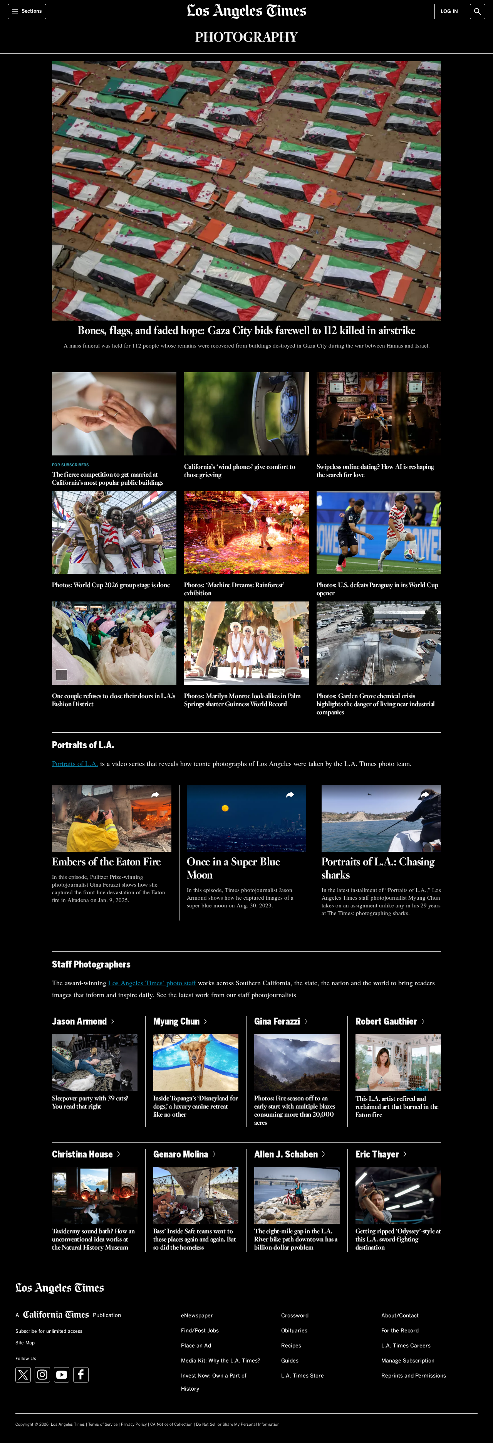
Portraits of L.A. (75, 763)
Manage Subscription (407, 1361)
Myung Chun (176, 1020)
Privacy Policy (134, 1424)
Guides (289, 1361)
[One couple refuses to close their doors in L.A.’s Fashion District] (114, 643)
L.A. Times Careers (406, 1346)
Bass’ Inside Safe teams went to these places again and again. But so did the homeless (194, 1240)
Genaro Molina (180, 1153)
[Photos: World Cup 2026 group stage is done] (114, 532)
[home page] (246, 10)
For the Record (400, 1331)
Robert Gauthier (386, 1020)
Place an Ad (196, 1346)
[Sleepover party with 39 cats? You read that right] (95, 1062)
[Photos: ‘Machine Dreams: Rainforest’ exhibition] (246, 532)
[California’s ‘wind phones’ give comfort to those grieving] (246, 413)
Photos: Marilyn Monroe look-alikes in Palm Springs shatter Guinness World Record (242, 700)
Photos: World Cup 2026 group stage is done (111, 585)
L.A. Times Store (302, 1376)
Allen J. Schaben (286, 1153)
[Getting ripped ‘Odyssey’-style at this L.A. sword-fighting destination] (398, 1195)
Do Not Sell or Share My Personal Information (238, 1424)
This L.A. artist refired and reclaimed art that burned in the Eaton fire (397, 1107)
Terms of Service (102, 1424)
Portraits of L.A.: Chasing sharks (378, 869)
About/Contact (400, 1316)
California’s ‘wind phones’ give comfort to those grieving (239, 471)
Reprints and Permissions (413, 1376)
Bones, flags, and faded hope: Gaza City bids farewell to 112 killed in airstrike (246, 331)
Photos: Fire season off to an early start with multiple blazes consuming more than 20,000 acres (294, 1111)
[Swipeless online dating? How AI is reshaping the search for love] (379, 413)
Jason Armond (79, 1020)
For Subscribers (70, 465)
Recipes (291, 1346)
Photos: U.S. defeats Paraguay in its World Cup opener (377, 589)
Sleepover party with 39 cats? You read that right (90, 1103)
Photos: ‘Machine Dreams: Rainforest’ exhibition (234, 589)
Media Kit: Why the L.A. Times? (220, 1361)
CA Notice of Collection (171, 1424)
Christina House (82, 1153)
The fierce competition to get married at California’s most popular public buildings (107, 479)
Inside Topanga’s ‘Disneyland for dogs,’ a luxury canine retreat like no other (195, 1107)
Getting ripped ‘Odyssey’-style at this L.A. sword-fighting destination (398, 1240)
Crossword (295, 1316)
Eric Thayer (377, 1153)
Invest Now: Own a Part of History (213, 1382)
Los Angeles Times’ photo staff (152, 982)
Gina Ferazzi (277, 1020)
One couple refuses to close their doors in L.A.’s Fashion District (113, 700)
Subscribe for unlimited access (48, 1331)
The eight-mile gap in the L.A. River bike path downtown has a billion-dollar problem (295, 1240)
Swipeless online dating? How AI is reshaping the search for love (375, 471)
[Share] (156, 795)
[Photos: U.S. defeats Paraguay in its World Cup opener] (379, 532)
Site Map (25, 1343)
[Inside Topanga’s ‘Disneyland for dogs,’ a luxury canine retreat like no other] (196, 1062)
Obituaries (294, 1331)
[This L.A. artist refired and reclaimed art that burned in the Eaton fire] (398, 1062)
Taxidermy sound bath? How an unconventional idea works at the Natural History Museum (93, 1240)
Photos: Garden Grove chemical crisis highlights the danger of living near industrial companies (376, 704)
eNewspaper (197, 1316)
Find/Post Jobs (200, 1331)
